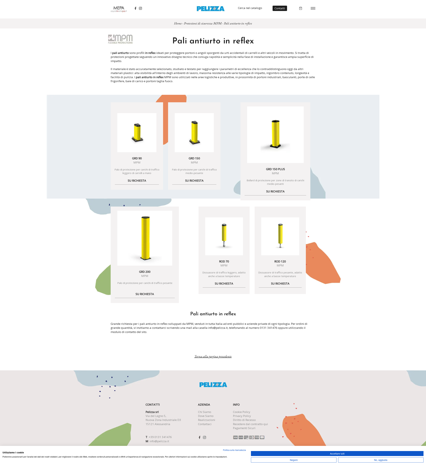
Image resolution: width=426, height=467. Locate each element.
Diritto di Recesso (244, 420)
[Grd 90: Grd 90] (136, 132)
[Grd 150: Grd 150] (194, 132)
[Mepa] (119, 9)
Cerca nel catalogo (250, 8)
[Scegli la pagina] (313, 8)
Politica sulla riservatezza (234, 450)
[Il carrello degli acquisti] (300, 8)
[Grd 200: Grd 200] (144, 238)
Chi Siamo (204, 412)
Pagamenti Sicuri (244, 428)
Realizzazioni (206, 420)
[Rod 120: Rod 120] (280, 236)
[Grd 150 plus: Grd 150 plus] (275, 134)
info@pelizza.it (159, 441)
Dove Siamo (205, 416)
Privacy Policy (242, 416)
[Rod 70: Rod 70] (224, 236)
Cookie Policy (241, 412)
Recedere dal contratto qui (250, 424)
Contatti (280, 8)
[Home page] (210, 8)
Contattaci (205, 424)
